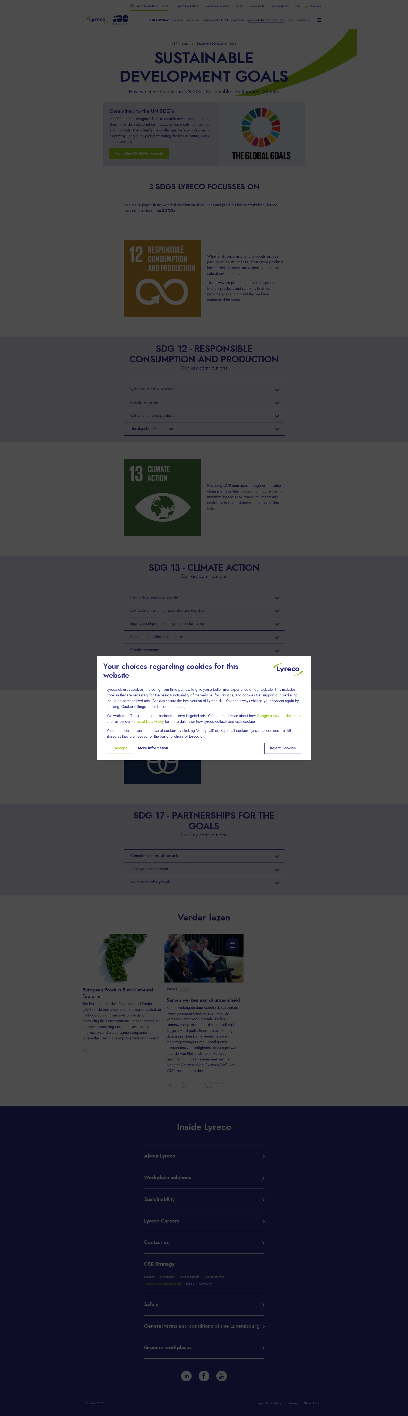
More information (153, 748)
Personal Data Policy (148, 722)
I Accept (119, 748)
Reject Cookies (283, 748)
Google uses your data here (279, 716)
